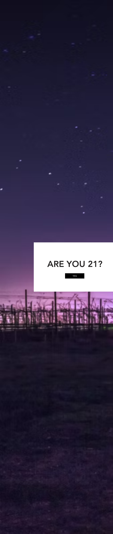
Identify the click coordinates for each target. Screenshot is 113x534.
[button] (74, 276)
